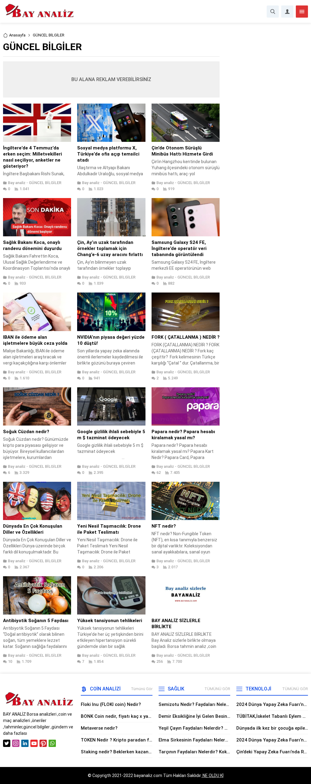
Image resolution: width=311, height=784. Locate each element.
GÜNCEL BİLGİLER (45, 182)
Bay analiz (17, 182)
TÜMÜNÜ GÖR (217, 688)
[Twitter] (6, 743)
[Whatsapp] (52, 743)
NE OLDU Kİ (213, 775)
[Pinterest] (43, 743)
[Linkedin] (25, 743)
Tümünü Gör (141, 688)
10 (10, 661)
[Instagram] (15, 743)
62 (158, 472)
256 (159, 661)
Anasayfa (17, 35)
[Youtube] (34, 743)
